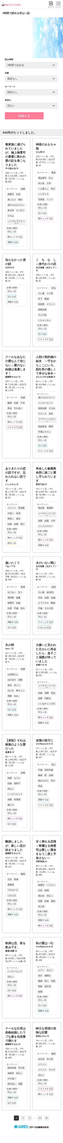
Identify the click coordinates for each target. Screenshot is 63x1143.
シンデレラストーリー (16, 222)
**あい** (9, 566)
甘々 (20, 592)
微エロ (11, 805)
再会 (10, 408)
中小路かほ (10, 168)
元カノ (50, 970)
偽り (23, 524)
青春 (53, 172)
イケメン (51, 304)
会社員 (41, 1059)
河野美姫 (40, 861)
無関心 (48, 975)
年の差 (41, 183)
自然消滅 (49, 770)
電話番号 (42, 178)
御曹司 (11, 194)
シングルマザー (45, 526)
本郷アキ (40, 665)
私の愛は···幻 (44, 943)
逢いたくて (12, 562)
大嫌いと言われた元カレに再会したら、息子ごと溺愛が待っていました (46, 653)
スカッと (42, 413)
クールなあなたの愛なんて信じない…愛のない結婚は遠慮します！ (15, 365)
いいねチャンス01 (46, 703)
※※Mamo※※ (43, 744)
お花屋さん (13, 674)
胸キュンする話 (15, 237)
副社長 (48, 986)
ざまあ (52, 408)
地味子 (17, 783)
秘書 (18, 597)
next (46, 1118)
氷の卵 (9, 645)
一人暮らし (43, 188)
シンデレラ (43, 194)
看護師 (50, 508)
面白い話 (12, 543)
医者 (23, 587)
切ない (11, 789)
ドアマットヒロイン (47, 420)
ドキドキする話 (45, 339)
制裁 (40, 986)
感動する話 (13, 242)
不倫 (16, 608)
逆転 (51, 413)
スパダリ (20, 210)
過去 (18, 518)
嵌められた (43, 780)
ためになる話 (44, 627)
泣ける (11, 690)
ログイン (51, 7)
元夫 (10, 879)
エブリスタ (43, 603)
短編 (53, 597)
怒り (47, 981)
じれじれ (12, 895)
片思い (11, 513)
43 (40, 1118)
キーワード (10, 86)
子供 (23, 403)
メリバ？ (42, 1070)
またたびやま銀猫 (44, 377)
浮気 (53, 288)
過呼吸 (11, 597)
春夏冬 (8, 752)
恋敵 (20, 680)
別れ (23, 608)
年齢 (7, 73)
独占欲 (41, 896)
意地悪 (21, 508)
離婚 (47, 299)
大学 (49, 183)
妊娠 (16, 403)
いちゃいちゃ (44, 320)
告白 (40, 975)
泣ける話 (42, 213)
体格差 (11, 1073)
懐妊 (20, 199)
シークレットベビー (47, 514)
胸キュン (20, 690)
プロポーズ (13, 890)
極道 (53, 1053)
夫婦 (53, 587)
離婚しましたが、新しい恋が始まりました (15, 845)
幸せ (53, 780)
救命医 (41, 508)
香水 (53, 188)
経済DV (50, 592)
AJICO (8, 267)
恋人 (53, 764)
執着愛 (41, 304)
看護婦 (11, 884)
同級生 (48, 698)
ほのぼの (12, 680)
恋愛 (40, 698)
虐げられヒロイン (16, 205)
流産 (53, 981)
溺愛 (23, 189)
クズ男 (50, 293)
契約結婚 (12, 1068)
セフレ (17, 778)
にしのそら (10, 484)
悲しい (17, 685)
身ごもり (12, 199)
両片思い (12, 1084)
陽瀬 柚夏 (9, 951)
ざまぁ (11, 215)
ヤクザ (52, 1070)
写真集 (41, 199)
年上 (51, 178)
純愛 (47, 521)
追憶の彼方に (44, 740)
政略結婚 (42, 309)
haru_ (8, 648)
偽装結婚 (42, 408)
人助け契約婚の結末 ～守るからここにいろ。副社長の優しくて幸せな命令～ (46, 365)
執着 (47, 901)
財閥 (47, 890)
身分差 (11, 210)
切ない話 (12, 231)
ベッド (50, 199)
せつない (12, 592)
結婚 (23, 397)
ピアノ (41, 970)
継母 (51, 426)
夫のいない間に (46, 562)
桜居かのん (41, 1036)
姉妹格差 (42, 426)
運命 (53, 901)
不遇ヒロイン (44, 432)
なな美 (39, 152)
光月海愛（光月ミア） (46, 267)
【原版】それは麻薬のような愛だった (15, 744)
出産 (10, 608)
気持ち (8, 100)
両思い (11, 518)
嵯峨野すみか (11, 377)
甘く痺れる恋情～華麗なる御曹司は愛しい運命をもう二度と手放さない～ (46, 850)
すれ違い (18, 408)
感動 (10, 696)
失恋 (18, 513)
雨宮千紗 (40, 484)
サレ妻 (41, 293)
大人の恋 (42, 315)
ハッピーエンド (45, 403)
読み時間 (9, 59)
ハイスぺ (51, 885)
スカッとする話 (45, 451)
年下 (40, 299)
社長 (18, 194)
